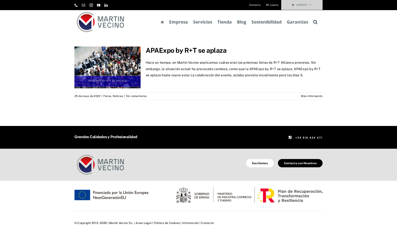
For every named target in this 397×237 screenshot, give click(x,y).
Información (190, 223)
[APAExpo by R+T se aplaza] (107, 67)
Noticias (118, 96)
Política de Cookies (167, 223)
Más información (312, 96)
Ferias (107, 96)
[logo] (100, 154)
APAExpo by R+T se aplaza (186, 50)
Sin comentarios (136, 96)
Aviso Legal (144, 223)
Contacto (207, 223)
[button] (315, 22)
